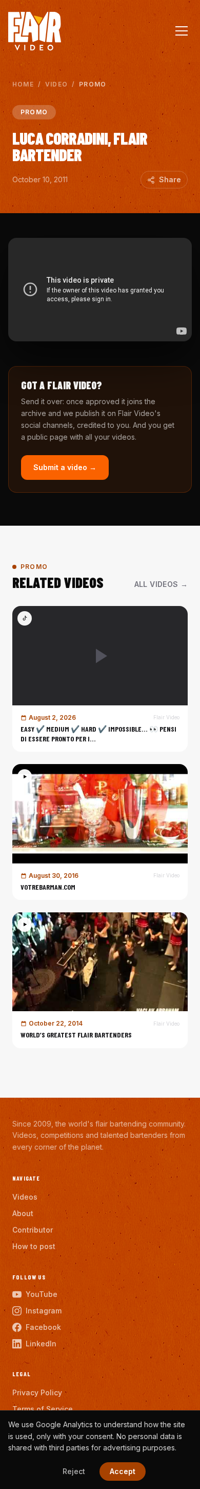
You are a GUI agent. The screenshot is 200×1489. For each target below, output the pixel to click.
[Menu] (181, 31)
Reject (74, 1471)
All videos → (161, 584)
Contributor (32, 1229)
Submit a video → (64, 467)
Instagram (44, 1310)
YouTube (41, 1294)
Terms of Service (42, 1409)
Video (56, 84)
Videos (24, 1196)
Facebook (43, 1327)
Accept (122, 1471)
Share (170, 179)
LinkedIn (41, 1343)
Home (23, 84)
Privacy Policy (37, 1392)
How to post (33, 1246)
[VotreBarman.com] (100, 832)
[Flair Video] (34, 31)
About (22, 1213)
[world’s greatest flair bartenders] (100, 980)
